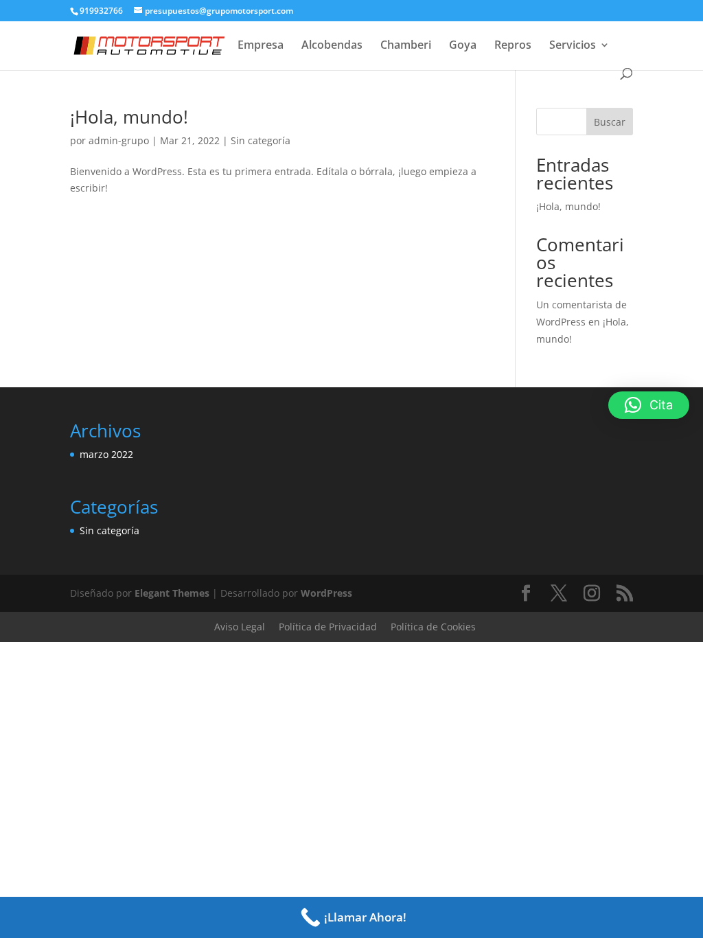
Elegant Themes (172, 592)
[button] (648, 405)
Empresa (261, 46)
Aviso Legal (239, 626)
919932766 (101, 10)
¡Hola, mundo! (129, 116)
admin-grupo (119, 140)
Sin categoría (260, 140)
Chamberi (405, 46)
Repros (512, 46)
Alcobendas (331, 46)
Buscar (609, 121)
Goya (462, 46)
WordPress (326, 592)
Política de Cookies (433, 626)
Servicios (572, 46)
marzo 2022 (106, 454)
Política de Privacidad (328, 626)
